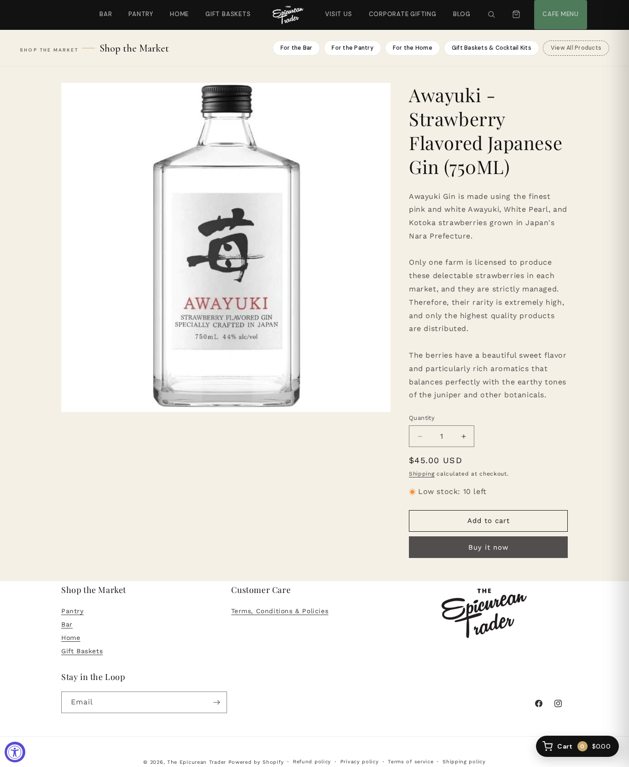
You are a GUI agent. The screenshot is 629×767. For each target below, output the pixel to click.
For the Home (412, 48)
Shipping (422, 474)
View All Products (576, 48)
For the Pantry (352, 48)
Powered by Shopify (256, 762)
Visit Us (337, 9)
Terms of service (410, 762)
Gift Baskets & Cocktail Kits (491, 48)
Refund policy (312, 762)
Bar (105, 14)
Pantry (140, 14)
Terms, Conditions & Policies (279, 611)
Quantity (422, 418)
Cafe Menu (559, 9)
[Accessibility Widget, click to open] (15, 752)
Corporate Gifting (399, 9)
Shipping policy (464, 762)
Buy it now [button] (488, 547)
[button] (491, 14)
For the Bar (296, 48)
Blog (462, 14)
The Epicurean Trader (196, 762)
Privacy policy (359, 762)
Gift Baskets (227, 14)
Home (179, 14)
